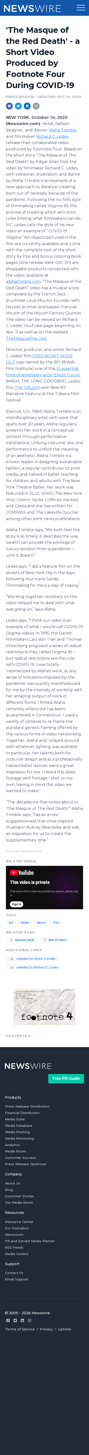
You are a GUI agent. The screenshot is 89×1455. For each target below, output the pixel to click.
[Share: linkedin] (27, 106)
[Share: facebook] (9, 106)
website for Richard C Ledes (37, 967)
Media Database (18, 1126)
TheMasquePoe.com (26, 338)
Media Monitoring (19, 1138)
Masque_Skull (24, 940)
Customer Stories (19, 1196)
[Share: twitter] (18, 106)
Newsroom (14, 1235)
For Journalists (17, 1228)
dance (41, 922)
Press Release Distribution (27, 1106)
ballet (25, 922)
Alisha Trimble (63, 130)
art (11, 922)
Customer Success (20, 1158)
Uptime (64, 1329)
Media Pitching (17, 1132)
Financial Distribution (22, 1113)
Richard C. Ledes (52, 136)
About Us (12, 1183)
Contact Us (14, 1273)
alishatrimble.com (23, 281)
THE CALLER (27, 387)
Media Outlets (16, 1254)
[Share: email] (36, 106)
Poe (56, 922)
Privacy (46, 1329)
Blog (9, 1190)
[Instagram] (29, 1320)
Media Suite (15, 1119)
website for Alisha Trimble (35, 959)
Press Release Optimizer (25, 1164)
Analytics (12, 1145)
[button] (81, 8)
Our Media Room (19, 1202)
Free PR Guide (66, 1078)
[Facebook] (8, 1320)
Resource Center (19, 1222)
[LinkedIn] (22, 1320)
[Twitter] (15, 1320)
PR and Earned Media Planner (30, 1241)
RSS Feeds (14, 1247)
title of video (57, 940)
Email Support (16, 1279)
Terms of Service (20, 1329)
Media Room (15, 1151)
